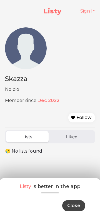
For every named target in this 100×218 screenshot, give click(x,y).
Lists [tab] (27, 136)
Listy (52, 11)
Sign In (88, 11)
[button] (81, 117)
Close (73, 205)
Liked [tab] (72, 136)
